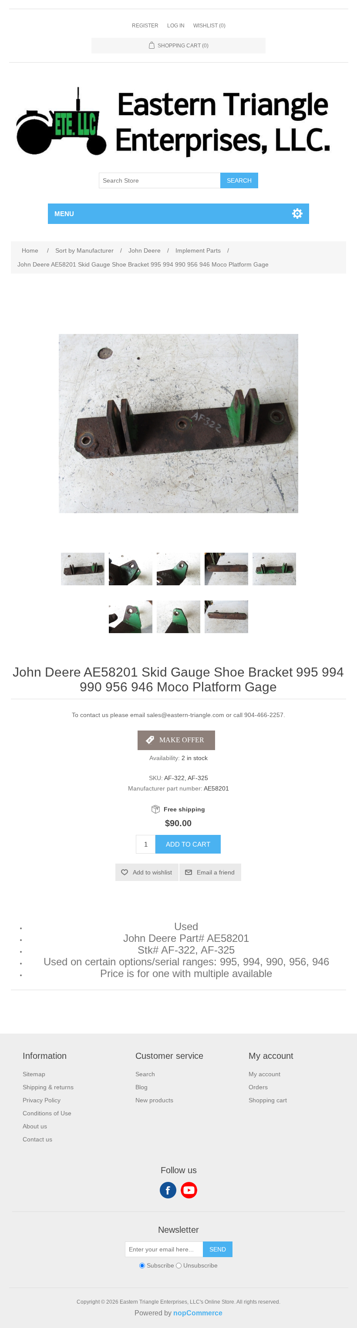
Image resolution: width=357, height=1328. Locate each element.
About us (35, 1126)
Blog (141, 1087)
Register (145, 26)
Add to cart (188, 844)
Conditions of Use (47, 1113)
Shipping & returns (48, 1087)
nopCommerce (197, 1313)
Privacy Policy (42, 1100)
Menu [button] (64, 213)
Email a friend (216, 872)
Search (239, 180)
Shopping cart (268, 1100)
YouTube (189, 1190)
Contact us (37, 1139)
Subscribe (160, 1265)
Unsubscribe (200, 1265)
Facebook (168, 1190)
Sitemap (34, 1074)
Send (217, 1249)
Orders (258, 1087)
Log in (176, 26)
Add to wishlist (152, 872)
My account (264, 1074)
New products (154, 1100)
